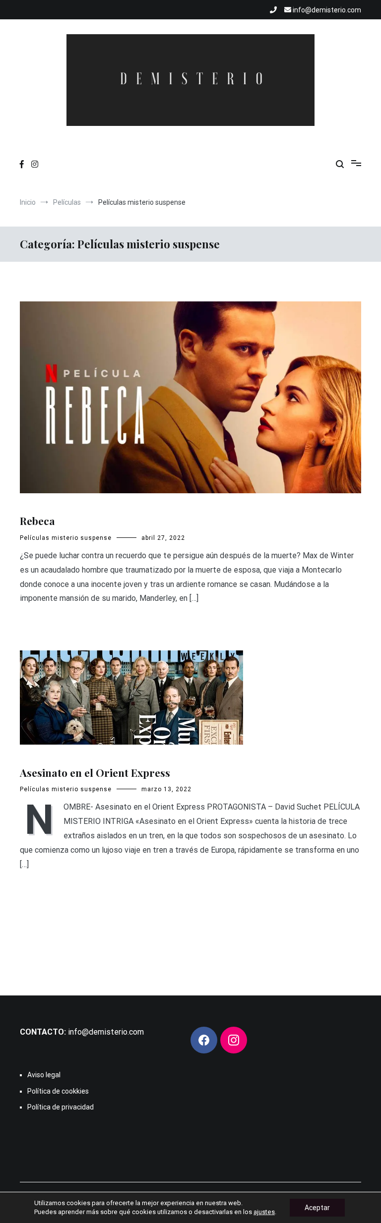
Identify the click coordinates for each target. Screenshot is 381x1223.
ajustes (264, 1212)
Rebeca (37, 520)
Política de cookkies (58, 1091)
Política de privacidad (60, 1107)
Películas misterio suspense (66, 537)
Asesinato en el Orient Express (95, 772)
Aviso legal (44, 1075)
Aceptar (317, 1208)
